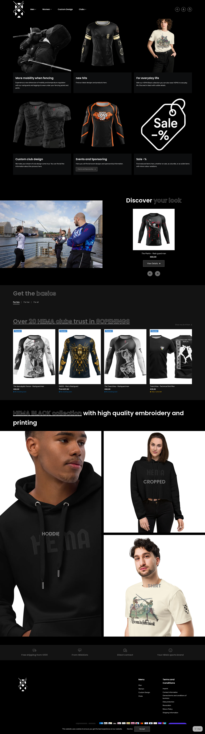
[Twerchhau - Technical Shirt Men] (171, 356)
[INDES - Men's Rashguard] (80, 356)
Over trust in (71, 321)
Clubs (81, 9)
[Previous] (150, 273)
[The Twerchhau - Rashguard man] (125, 356)
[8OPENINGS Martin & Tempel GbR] (19, 9)
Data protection (168, 702)
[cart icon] (189, 9)
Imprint (165, 689)
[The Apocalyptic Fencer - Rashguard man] (34, 356)
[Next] (157, 273)
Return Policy (167, 709)
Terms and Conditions (169, 681)
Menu (141, 679)
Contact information (170, 692)
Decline (130, 729)
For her (27, 302)
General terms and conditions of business (174, 697)
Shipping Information (170, 713)
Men (32, 9)
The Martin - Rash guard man (154, 253)
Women (46, 9)
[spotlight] (63, 238)
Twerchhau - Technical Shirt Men (162, 386)
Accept (142, 729)
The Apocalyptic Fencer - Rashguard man (28, 386)
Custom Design (65, 9)
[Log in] (183, 9)
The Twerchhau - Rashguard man (117, 386)
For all (36, 302)
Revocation (167, 705)
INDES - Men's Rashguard (68, 386)
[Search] (177, 9)
